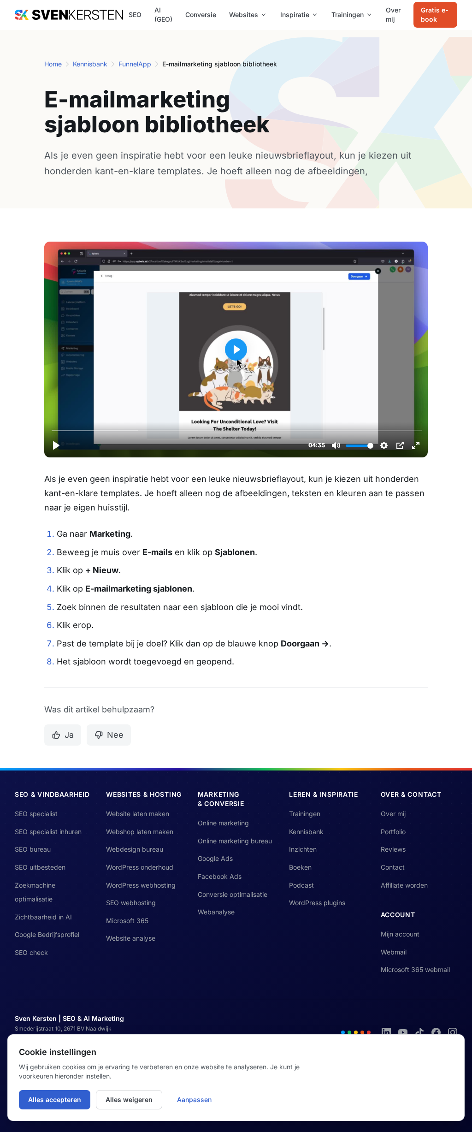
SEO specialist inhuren (48, 832)
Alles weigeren (129, 1099)
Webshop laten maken (139, 832)
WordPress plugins (317, 903)
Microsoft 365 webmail (415, 969)
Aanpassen (194, 1099)
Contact (393, 867)
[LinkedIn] (386, 1032)
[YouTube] (402, 1032)
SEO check (31, 952)
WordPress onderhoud (139, 867)
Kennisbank (90, 64)
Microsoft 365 (127, 921)
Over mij (393, 14)
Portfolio (393, 832)
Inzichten (303, 849)
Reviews (393, 849)
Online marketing (223, 823)
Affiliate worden (404, 885)
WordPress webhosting (141, 885)
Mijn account (400, 934)
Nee (115, 735)
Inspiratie (294, 14)
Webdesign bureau (134, 849)
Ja (69, 735)
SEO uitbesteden (40, 867)
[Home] (69, 14)
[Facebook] (436, 1032)
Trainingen (347, 14)
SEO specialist (36, 814)
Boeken (300, 867)
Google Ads (215, 858)
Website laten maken (137, 814)
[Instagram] (452, 1032)
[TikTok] (419, 1032)
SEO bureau (33, 849)
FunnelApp (134, 64)
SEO (135, 14)
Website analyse (130, 938)
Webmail (394, 952)
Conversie (200, 14)
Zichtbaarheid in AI (43, 917)
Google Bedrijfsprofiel (47, 934)
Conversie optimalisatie (232, 894)
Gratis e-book (434, 14)
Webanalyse (216, 912)
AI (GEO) (163, 14)
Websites (243, 14)
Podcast (301, 885)
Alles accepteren (54, 1099)
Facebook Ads (220, 876)
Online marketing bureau (235, 841)
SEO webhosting (131, 903)
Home (53, 64)
